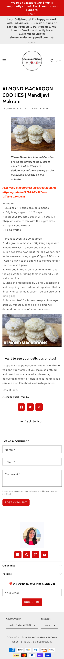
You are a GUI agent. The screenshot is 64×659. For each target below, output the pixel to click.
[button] (4, 60)
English (47, 625)
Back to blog (34, 421)
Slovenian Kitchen (44, 637)
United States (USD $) (20, 625)
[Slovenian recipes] (32, 330)
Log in (32, 14)
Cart (59, 60)
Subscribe (32, 602)
